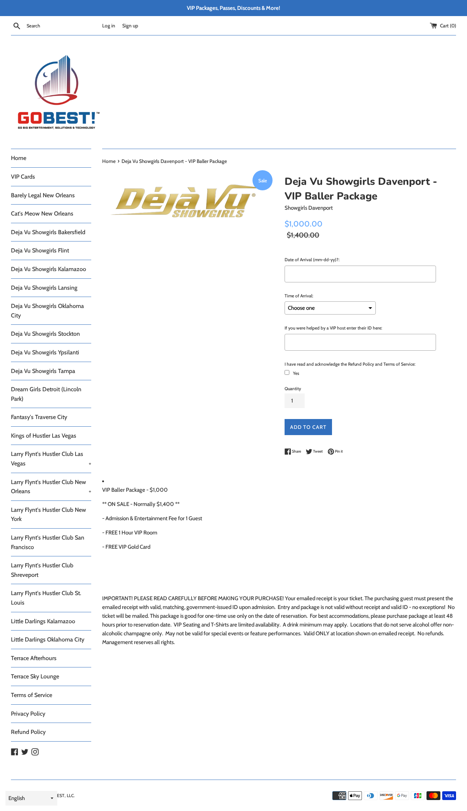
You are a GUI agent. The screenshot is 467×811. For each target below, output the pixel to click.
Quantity (293, 388)
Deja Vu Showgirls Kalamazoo (48, 269)
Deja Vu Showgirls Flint (40, 250)
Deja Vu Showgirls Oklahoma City (47, 310)
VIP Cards (23, 176)
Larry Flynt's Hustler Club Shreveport (42, 570)
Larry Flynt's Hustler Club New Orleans (51, 487)
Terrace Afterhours (34, 658)
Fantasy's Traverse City (39, 417)
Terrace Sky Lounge (35, 676)
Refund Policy (28, 731)
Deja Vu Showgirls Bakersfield (48, 232)
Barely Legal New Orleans (43, 195)
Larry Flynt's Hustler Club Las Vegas (51, 458)
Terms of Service (31, 695)
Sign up (130, 25)
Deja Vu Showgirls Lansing (44, 287)
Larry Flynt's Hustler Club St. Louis (46, 598)
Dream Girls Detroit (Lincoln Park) (46, 394)
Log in (108, 25)
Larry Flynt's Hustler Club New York (48, 514)
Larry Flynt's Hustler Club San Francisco (47, 542)
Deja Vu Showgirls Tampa (43, 371)
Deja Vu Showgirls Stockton (45, 333)
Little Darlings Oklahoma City (47, 639)
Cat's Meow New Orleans (42, 213)
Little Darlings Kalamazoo (43, 621)
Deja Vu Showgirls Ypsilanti (45, 352)
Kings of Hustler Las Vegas (43, 435)
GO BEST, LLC (60, 795)
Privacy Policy (28, 713)
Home (18, 158)
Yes (296, 373)
